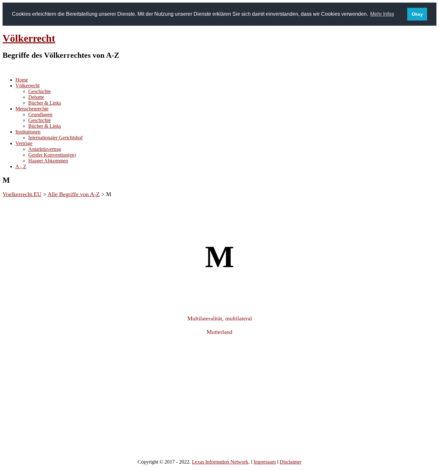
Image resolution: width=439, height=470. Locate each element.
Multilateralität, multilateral (219, 318)
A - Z (20, 166)
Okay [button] (417, 14)
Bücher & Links (44, 103)
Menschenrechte (32, 108)
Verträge (23, 143)
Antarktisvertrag (44, 149)
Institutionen (27, 132)
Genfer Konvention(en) (52, 155)
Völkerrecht (29, 38)
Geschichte (39, 91)
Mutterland (219, 332)
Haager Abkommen (48, 160)
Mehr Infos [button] (382, 14)
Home (21, 80)
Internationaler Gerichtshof (55, 137)
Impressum (265, 462)
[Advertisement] (219, 392)
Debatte (36, 97)
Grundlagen (40, 114)
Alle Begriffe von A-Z (74, 194)
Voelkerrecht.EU (22, 194)
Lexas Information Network (220, 462)
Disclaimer (290, 462)
